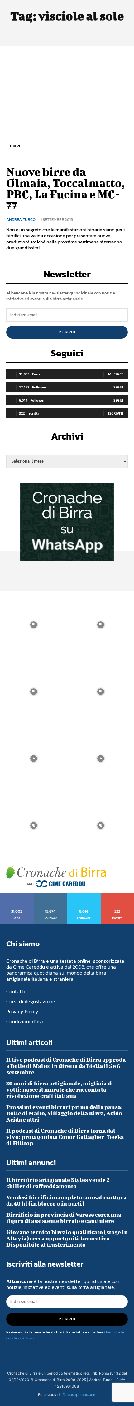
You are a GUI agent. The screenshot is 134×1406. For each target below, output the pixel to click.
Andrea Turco (21, 220)
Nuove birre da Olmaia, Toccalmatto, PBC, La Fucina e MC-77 (65, 188)
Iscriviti (67, 332)
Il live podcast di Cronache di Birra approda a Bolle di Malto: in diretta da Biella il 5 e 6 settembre (66, 1065)
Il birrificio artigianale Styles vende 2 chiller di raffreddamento (58, 1183)
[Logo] (56, 876)
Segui (118, 387)
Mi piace (115, 374)
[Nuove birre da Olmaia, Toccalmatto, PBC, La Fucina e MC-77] (67, 105)
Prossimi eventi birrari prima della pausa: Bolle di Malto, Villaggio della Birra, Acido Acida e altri (64, 1113)
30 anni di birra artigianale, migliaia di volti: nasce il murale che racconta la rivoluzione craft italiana (59, 1089)
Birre (16, 146)
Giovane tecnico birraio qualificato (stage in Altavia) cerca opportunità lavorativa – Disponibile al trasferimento (67, 1238)
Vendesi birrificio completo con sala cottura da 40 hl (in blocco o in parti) (66, 1200)
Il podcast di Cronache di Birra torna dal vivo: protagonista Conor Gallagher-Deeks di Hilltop (65, 1136)
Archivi (67, 438)
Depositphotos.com (79, 1394)
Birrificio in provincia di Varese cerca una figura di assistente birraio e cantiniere (63, 1217)
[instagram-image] (33, 624)
